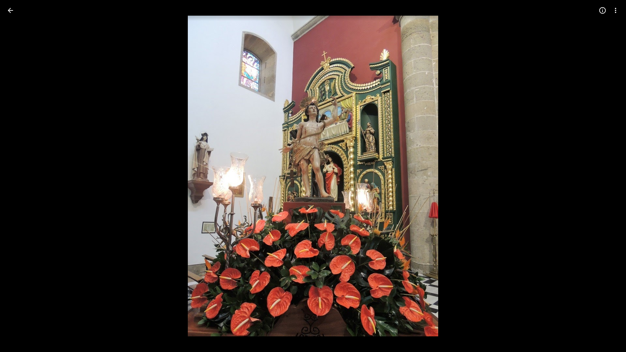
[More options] (615, 10)
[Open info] (602, 10)
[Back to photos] (10, 10)
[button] (608, 176)
